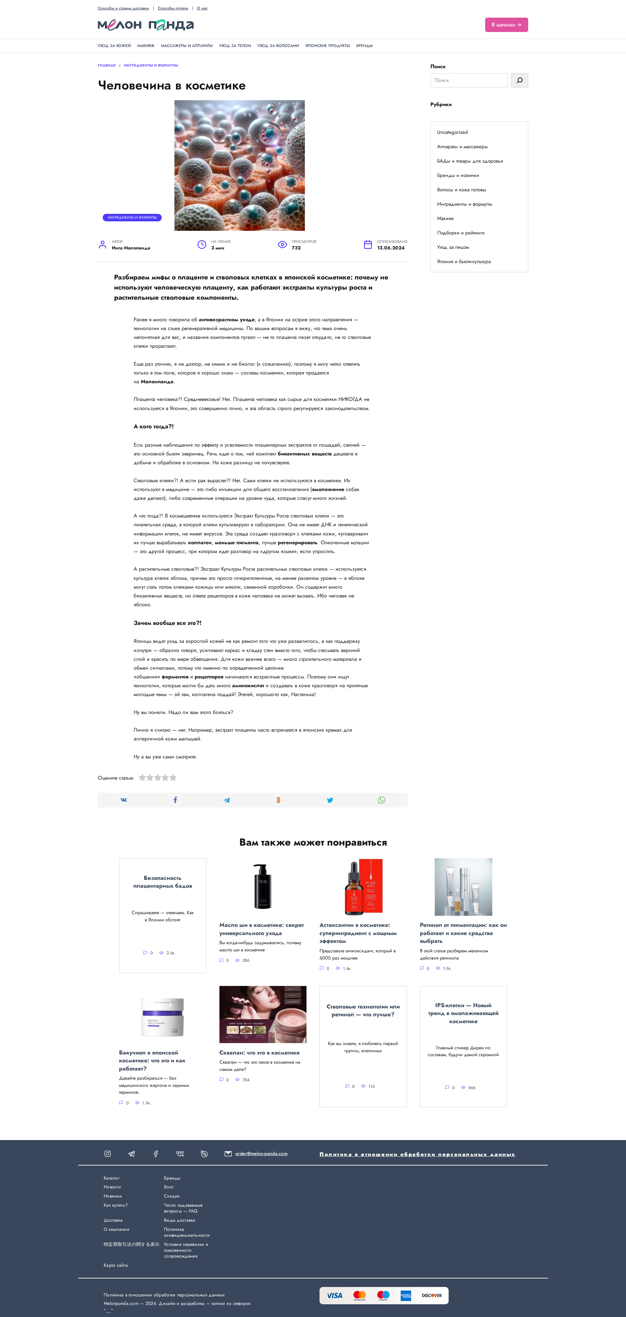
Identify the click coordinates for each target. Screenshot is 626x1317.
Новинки (113, 1196)
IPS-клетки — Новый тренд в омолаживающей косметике (463, 1013)
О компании (116, 1229)
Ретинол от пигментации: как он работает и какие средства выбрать (463, 933)
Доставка (113, 1220)
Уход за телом (235, 46)
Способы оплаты (173, 8)
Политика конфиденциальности (187, 1232)
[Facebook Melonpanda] (156, 1154)
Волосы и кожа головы (461, 189)
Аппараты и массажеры (462, 146)
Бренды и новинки (458, 175)
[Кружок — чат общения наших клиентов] (132, 1154)
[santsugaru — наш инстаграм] (108, 1154)
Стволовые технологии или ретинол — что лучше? (363, 1010)
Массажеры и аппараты (187, 46)
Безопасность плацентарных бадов (162, 881)
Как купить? (116, 1205)
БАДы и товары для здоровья (470, 161)
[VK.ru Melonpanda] (180, 1154)
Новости (112, 1186)
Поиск (438, 66)
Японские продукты (328, 46)
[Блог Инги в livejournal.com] (204, 1154)
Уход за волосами (278, 46)
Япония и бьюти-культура (464, 261)
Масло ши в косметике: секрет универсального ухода (261, 929)
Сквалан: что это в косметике (259, 1052)
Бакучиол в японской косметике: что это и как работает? (152, 1060)
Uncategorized (452, 132)
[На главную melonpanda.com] (146, 25)
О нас (202, 8)
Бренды (364, 46)
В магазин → (507, 24)
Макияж (146, 46)
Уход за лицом (453, 247)
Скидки (172, 1196)
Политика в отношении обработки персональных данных (418, 1154)
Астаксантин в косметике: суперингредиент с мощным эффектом (358, 933)
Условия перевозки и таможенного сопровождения (186, 1250)
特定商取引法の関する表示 (131, 1244)
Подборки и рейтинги (460, 232)
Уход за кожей (114, 46)
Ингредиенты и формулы (132, 217)
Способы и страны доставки (123, 8)
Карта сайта (116, 1265)
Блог (169, 1186)
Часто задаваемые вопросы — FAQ (183, 1208)
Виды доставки (180, 1220)
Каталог (112, 1178)
